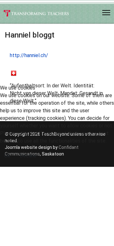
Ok (7, 156)
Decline (28, 156)
